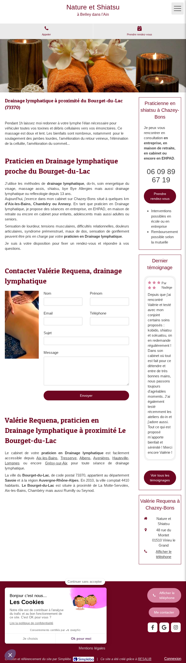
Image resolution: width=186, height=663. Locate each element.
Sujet (48, 333)
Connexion (172, 658)
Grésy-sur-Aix (56, 463)
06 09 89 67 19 (161, 176)
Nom (47, 293)
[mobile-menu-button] (177, 8)
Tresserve (69, 458)
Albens (84, 458)
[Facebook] (152, 627)
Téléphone (98, 313)
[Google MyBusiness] (164, 627)
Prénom (96, 293)
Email (48, 313)
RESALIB (144, 659)
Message (51, 352)
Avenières (101, 458)
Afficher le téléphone (163, 554)
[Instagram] (176, 627)
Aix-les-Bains (46, 458)
